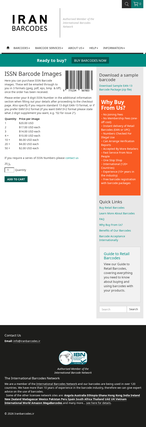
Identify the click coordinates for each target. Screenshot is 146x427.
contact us (72, 158)
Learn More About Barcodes (117, 213)
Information (113, 48)
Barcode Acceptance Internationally (112, 238)
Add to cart (16, 179)
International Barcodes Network (56, 384)
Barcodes (20, 48)
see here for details (98, 403)
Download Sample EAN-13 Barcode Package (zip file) (115, 87)
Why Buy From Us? (113, 104)
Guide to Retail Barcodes (116, 255)
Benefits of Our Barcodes (115, 230)
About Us (75, 48)
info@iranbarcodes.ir (26, 341)
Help (92, 48)
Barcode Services (48, 48)
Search (133, 309)
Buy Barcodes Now (90, 60)
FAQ (101, 219)
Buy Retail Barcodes (112, 207)
